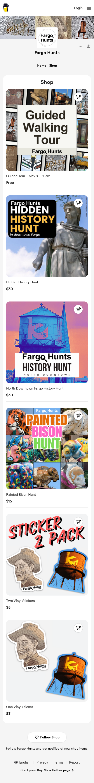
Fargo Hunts (47, 52)
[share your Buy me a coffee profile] (89, 46)
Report (74, 762)
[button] (88, 8)
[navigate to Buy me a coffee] (6, 7)
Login (78, 8)
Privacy (42, 762)
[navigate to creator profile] (47, 38)
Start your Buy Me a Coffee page (45, 770)
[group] (47, 138)
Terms (58, 762)
